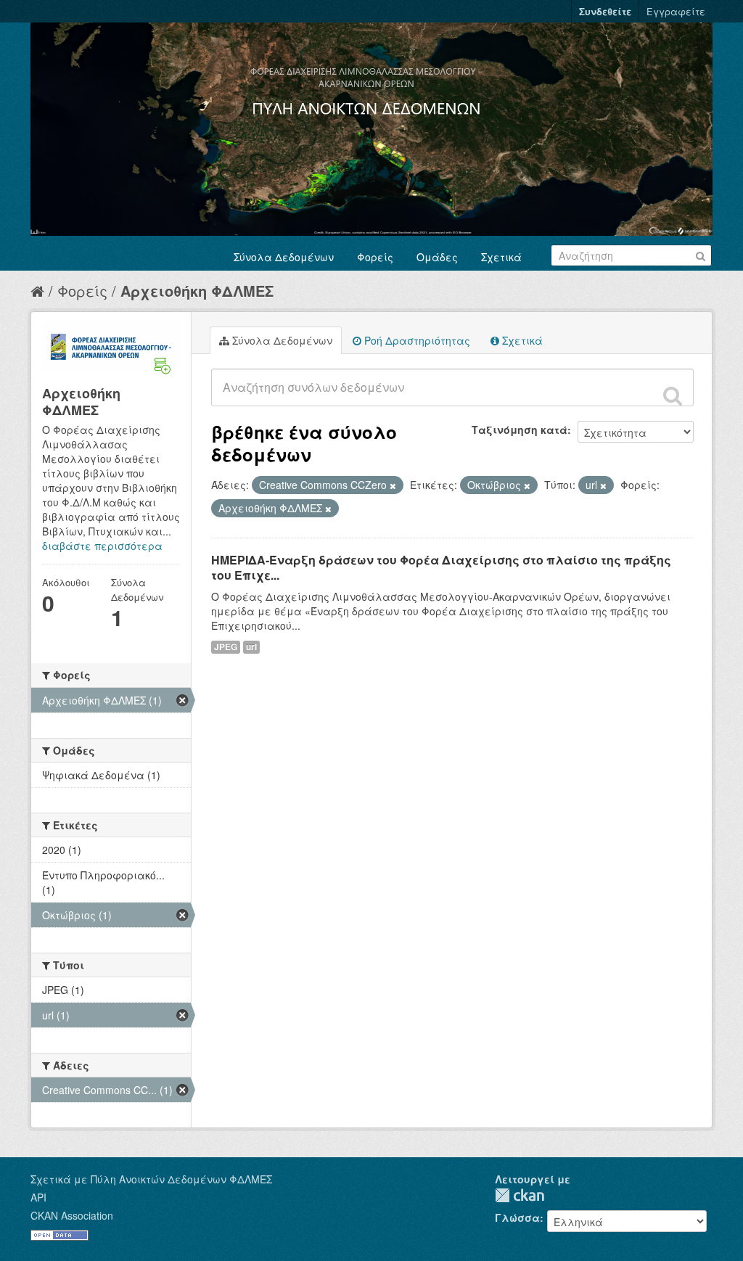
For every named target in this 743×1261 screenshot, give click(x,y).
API (38, 1197)
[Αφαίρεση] (393, 485)
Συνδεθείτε (605, 11)
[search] (672, 395)
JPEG (225, 647)
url (251, 647)
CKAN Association (71, 1215)
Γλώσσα (517, 1217)
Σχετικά (501, 257)
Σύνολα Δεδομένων (284, 257)
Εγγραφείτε (675, 11)
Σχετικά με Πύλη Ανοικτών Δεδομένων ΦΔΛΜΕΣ (151, 1179)
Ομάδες (437, 257)
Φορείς (375, 257)
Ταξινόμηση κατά (519, 429)
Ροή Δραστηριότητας (415, 340)
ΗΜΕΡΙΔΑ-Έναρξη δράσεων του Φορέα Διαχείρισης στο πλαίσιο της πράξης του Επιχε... (441, 567)
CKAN (519, 1195)
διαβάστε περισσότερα (102, 545)
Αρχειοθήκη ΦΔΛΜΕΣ (197, 290)
